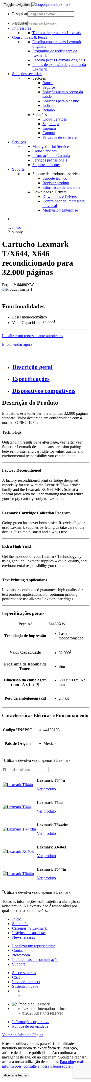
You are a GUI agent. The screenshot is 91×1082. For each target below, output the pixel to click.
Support (18, 964)
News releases (23, 937)
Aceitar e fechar (15, 1075)
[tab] (50, 367)
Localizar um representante (33, 946)
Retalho (48, 110)
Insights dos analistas (29, 933)
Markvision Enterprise (60, 210)
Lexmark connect (26, 982)
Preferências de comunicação (35, 959)
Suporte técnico (54, 178)
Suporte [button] (18, 169)
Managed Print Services (51, 146)
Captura (48, 133)
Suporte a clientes (46, 165)
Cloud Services (54, 119)
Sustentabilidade (25, 986)
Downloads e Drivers (59, 196)
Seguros (48, 87)
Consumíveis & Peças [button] (29, 37)
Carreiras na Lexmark (29, 928)
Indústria (49, 105)
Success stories (24, 973)
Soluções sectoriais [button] (27, 74)
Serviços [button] (19, 142)
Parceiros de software (59, 137)
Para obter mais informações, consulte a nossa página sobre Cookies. (44, 1064)
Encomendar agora (17, 344)
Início (16, 919)
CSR (16, 977)
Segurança (50, 124)
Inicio (16, 227)
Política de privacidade (30, 1026)
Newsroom (21, 955)
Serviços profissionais (49, 160)
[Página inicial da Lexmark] (51, 4)
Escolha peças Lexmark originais (58, 60)
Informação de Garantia (51, 155)
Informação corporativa (30, 1022)
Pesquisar (19, 14)
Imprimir (49, 128)
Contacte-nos (22, 950)
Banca (47, 83)
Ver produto (46, 789)
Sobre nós (20, 924)
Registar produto (55, 183)
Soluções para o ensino (60, 101)
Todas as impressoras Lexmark (56, 33)
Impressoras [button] (21, 28)
